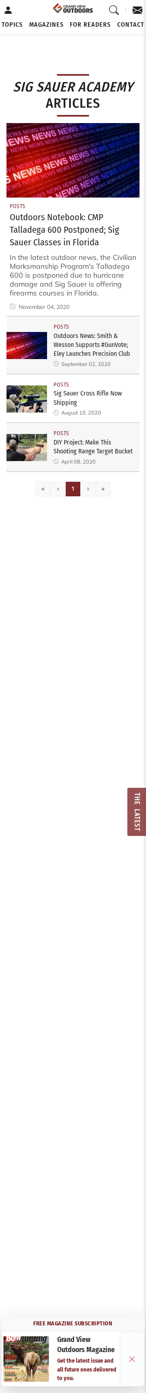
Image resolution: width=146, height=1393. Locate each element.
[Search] (114, 10)
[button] (12, 25)
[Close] (132, 1359)
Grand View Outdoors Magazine (86, 1345)
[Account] (8, 10)
